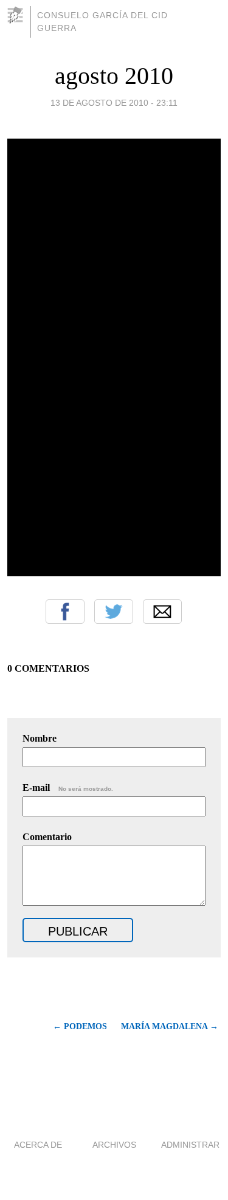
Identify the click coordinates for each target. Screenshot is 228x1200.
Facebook (65, 611)
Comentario (47, 837)
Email (162, 611)
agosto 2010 (114, 75)
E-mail (67, 787)
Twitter (113, 611)
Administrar (190, 1145)
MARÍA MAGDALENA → (169, 1026)
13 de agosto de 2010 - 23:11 (114, 103)
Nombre (39, 738)
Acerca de (38, 1145)
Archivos (114, 1145)
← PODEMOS (80, 1026)
